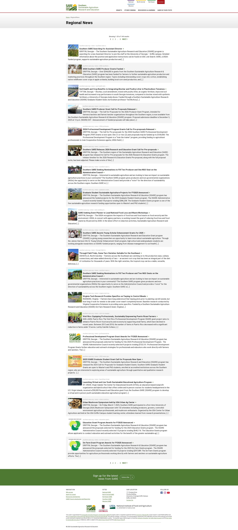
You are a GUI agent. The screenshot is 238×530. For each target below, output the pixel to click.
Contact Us (129, 500)
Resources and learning (73, 497)
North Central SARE (108, 494)
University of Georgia (142, 518)
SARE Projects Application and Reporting (78, 499)
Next (124, 39)
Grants (119, 10)
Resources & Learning (146, 10)
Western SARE (106, 501)
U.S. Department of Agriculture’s (76, 516)
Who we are (69, 492)
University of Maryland (141, 515)
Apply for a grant (71, 494)
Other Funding (130, 10)
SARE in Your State (164, 10)
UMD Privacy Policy (119, 520)
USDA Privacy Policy (103, 520)
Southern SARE (107, 499)
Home (68, 17)
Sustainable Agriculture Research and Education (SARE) (95, 515)
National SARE (106, 492)
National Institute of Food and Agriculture (95, 516)
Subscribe (125, 477)
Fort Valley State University (155, 518)
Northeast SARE (107, 497)
